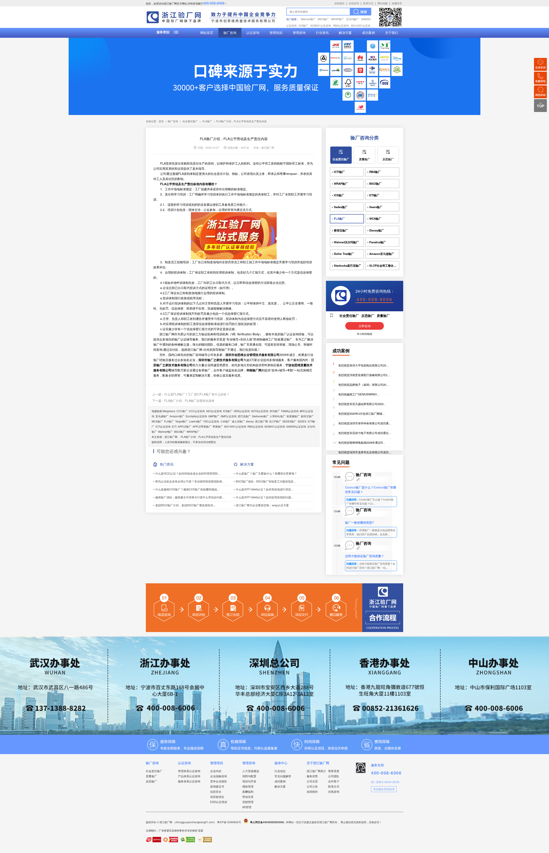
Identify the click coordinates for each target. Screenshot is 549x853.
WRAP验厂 (337, 19)
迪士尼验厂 (238, 421)
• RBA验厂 (374, 172)
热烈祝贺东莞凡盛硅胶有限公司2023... (362, 404)
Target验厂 (181, 421)
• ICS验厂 (338, 195)
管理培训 (276, 33)
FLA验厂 (207, 121)
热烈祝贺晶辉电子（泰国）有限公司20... (363, 385)
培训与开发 (249, 781)
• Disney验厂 (375, 230)
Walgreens (169, 411)
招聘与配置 (249, 776)
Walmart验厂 (308, 19)
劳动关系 (247, 797)
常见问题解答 (282, 776)
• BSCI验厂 (374, 183)
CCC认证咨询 (197, 411)
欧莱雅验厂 (293, 416)
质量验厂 (364, 159)
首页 (161, 121)
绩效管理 (247, 786)
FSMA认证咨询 (290, 411)
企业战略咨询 (218, 776)
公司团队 (333, 776)
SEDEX (302, 421)
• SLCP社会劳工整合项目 (383, 265)
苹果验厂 (218, 426)
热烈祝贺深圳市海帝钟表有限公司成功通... (364, 423)
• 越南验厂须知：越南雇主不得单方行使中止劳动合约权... (189, 497)
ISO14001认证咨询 (235, 426)
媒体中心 (280, 763)
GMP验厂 (213, 416)
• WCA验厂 (374, 218)
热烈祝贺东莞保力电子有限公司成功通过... (364, 433)
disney (250, 421)
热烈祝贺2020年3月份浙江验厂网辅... (361, 413)
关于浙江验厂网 (318, 763)
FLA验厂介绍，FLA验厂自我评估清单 (189, 400)
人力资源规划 (250, 771)
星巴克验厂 (244, 416)
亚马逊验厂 (161, 416)
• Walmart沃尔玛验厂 (345, 242)
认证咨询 (252, 33)
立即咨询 (365, 326)
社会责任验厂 (190, 121)
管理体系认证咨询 (189, 771)
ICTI (174, 426)
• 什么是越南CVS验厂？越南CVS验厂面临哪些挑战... (186, 489)
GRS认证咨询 (242, 411)
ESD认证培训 (218, 802)
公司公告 (312, 786)
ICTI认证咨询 (162, 426)
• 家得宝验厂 (340, 230)
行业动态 (280, 771)
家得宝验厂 (307, 416)
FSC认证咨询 (211, 421)
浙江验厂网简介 (316, 771)
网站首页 (206, 33)
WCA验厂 (157, 421)
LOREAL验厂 (277, 416)
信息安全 (215, 791)
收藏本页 (397, 3)
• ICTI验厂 (338, 172)
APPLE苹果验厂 (202, 426)
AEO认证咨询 (214, 411)
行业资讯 (322, 33)
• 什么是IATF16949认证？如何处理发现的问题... (264, 497)
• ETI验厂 (373, 195)
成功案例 (368, 33)
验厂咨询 (229, 33)
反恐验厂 (388, 159)
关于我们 (391, 33)
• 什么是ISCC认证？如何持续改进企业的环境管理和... (186, 473)
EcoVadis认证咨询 (196, 416)
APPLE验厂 (184, 426)
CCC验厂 (181, 411)
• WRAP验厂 (340, 183)
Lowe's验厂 (195, 421)
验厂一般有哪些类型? (359, 522)
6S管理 (246, 807)
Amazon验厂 (177, 416)
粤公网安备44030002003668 (267, 822)
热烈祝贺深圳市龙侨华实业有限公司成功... (364, 452)
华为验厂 (275, 411)
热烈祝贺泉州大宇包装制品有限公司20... (363, 365)
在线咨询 (354, 3)
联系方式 (368, 3)
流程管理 (247, 802)
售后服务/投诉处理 (384, 789)
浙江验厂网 (261, 421)
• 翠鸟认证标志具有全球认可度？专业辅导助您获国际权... (189, 481)
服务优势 (312, 776)
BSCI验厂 (323, 19)
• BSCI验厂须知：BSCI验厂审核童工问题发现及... (265, 481)
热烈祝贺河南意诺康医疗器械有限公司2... (364, 375)
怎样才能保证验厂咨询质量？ (364, 556)
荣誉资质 (333, 771)
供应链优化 (217, 797)
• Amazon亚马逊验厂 (380, 254)
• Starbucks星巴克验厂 (346, 265)
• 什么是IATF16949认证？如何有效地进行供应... (264, 489)
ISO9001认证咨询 (320, 25)
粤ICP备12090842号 (229, 822)
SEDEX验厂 (289, 421)
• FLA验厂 (338, 218)
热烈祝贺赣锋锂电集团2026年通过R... (361, 442)
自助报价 (339, 3)
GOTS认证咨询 (259, 411)
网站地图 (382, 3)
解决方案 (345, 33)
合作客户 (333, 781)
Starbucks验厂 (260, 416)
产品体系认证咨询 (189, 776)
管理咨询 (299, 33)
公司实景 (312, 781)
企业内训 (215, 771)
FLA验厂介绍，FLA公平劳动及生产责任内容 (206, 437)
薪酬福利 (247, 791)
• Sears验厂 (374, 207)
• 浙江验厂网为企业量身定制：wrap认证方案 (261, 505)
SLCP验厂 (275, 421)
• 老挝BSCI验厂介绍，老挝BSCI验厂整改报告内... (184, 505)
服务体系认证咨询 (189, 781)
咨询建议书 (217, 786)
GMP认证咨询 (228, 416)
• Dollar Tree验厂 (343, 254)
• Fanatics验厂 (376, 242)
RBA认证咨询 (341, 25)
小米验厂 (225, 421)
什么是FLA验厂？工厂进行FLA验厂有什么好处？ (196, 394)
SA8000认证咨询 (296, 426)
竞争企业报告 (218, 781)
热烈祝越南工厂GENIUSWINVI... (358, 394)
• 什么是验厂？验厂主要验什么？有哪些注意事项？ (265, 473)
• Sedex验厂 (340, 207)
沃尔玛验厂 (352, 19)
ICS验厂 (303, 25)
